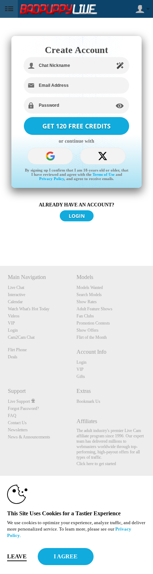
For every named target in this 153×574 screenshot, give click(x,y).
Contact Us (17, 422)
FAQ (12, 415)
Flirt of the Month (91, 337)
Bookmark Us (88, 401)
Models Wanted (89, 287)
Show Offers (87, 330)
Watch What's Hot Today (28, 308)
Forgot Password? (23, 408)
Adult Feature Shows (94, 308)
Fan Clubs (85, 316)
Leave (17, 556)
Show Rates (86, 301)
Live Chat (16, 287)
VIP (11, 323)
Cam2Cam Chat (21, 337)
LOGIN (77, 215)
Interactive (16, 294)
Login (13, 330)
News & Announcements (29, 437)
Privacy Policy (51, 179)
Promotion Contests (93, 323)
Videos (14, 316)
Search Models (89, 294)
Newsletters (18, 429)
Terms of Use (104, 174)
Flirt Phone (17, 349)
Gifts (80, 376)
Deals (12, 356)
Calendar (15, 301)
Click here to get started (96, 463)
